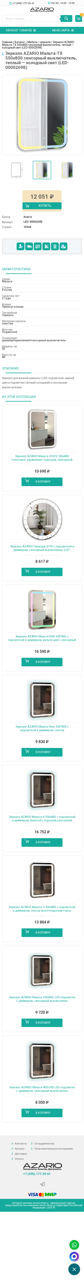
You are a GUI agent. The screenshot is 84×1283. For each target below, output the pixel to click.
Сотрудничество (44, 1143)
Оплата (19, 1159)
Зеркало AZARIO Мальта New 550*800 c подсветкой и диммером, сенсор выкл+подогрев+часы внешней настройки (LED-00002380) (42, 728)
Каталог (20, 42)
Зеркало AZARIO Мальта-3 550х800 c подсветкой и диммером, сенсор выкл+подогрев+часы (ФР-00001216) (42, 909)
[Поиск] (66, 18)
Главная (7, 42)
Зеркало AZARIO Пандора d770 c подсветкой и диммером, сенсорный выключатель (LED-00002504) (42, 548)
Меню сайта (61, 30)
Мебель (33, 42)
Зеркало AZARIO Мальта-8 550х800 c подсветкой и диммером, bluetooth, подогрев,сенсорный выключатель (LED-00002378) (42, 819)
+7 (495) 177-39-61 (37, 1174)
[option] (16, 170)
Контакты (21, 1143)
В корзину (43, 481)
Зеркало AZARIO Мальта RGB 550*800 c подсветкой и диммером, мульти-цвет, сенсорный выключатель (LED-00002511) (42, 638)
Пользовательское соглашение (53, 1148)
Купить (41, 206)
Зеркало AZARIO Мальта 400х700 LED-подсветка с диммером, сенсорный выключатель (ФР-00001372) (42, 1089)
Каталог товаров (19, 30)
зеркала (45, 42)
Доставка (21, 1153)
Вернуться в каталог (2, 54)
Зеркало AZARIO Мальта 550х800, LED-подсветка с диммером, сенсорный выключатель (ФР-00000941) (42, 999)
